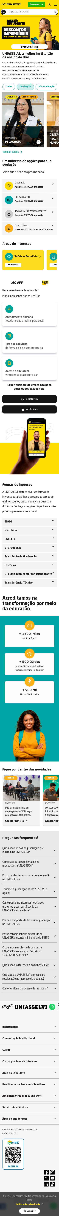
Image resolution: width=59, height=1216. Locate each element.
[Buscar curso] (3, 12)
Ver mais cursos (12, 152)
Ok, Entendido (29, 1211)
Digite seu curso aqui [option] (18, 12)
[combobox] (29, 12)
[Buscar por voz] (55, 12)
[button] (29, 1027)
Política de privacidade (28, 1204)
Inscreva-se (36, 4)
